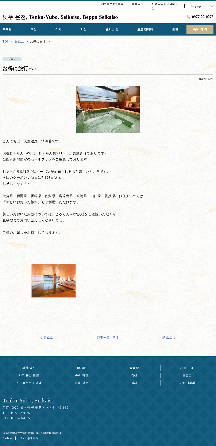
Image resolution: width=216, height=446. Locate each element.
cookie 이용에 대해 (28, 438)
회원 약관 (29, 367)
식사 (134, 382)
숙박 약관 (81, 375)
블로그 (187, 375)
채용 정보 (81, 382)
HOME (81, 367)
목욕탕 (134, 367)
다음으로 (166, 337)
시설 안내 (187, 367)
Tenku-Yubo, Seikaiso (28, 400)
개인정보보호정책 (28, 382)
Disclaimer (8, 438)
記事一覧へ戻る (108, 337)
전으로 (48, 337)
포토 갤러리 (187, 382)
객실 (134, 375)
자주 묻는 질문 (29, 375)
